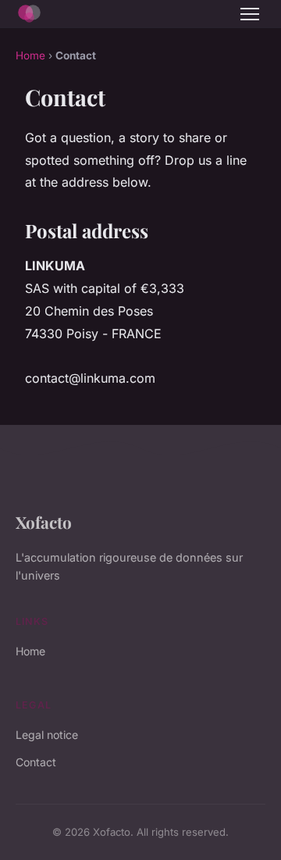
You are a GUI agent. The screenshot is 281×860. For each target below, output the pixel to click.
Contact (36, 762)
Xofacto (44, 522)
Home (30, 55)
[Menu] (249, 14)
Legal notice (47, 734)
